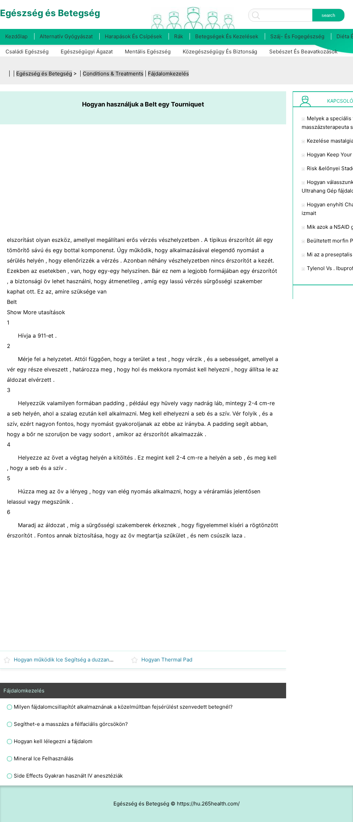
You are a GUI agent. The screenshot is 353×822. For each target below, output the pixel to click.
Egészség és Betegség (44, 73)
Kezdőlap (16, 36)
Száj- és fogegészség (297, 36)
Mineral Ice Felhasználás (43, 758)
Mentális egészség (148, 51)
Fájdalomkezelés (168, 73)
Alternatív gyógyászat (66, 36)
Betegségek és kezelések (226, 36)
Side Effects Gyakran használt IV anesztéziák (68, 775)
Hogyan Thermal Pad (166, 659)
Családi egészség (27, 51)
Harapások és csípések (133, 36)
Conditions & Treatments (113, 73)
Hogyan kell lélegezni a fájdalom (53, 741)
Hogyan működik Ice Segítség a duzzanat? (65, 659)
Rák (178, 36)
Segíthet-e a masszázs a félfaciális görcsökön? (71, 724)
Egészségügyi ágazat (87, 51)
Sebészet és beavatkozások (303, 51)
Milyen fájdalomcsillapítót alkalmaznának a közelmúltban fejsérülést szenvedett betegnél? (123, 706)
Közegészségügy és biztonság (220, 51)
